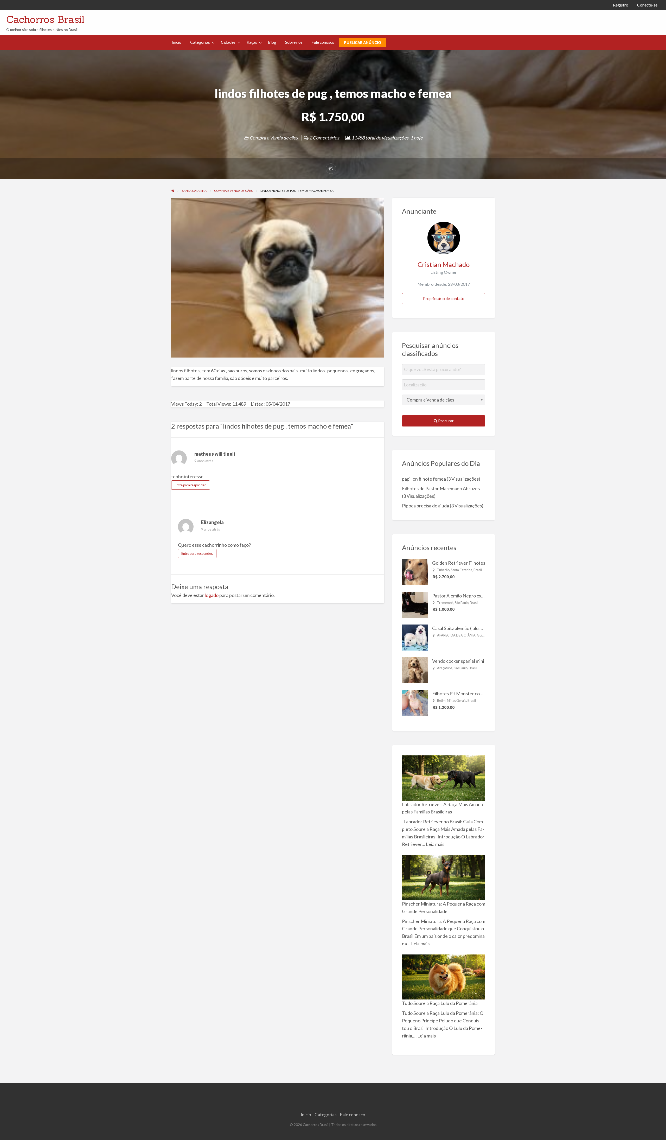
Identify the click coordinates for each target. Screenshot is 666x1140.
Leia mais (435, 844)
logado (212, 595)
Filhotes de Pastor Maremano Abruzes (441, 488)
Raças (252, 42)
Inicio (176, 42)
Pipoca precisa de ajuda (425, 505)
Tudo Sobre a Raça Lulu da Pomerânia (440, 1003)
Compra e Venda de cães (273, 138)
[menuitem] (621, 5)
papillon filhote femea (424, 479)
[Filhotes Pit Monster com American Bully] (415, 702)
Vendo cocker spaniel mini (458, 661)
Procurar (445, 420)
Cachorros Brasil (45, 19)
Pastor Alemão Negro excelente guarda (472, 595)
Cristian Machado (444, 264)
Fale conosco (322, 42)
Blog (272, 42)
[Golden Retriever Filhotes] (415, 572)
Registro (620, 5)
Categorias (200, 42)
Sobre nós (294, 42)
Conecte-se (647, 5)
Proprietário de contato (443, 298)
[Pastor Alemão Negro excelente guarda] (415, 604)
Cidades (228, 42)
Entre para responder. (190, 485)
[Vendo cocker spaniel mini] (415, 669)
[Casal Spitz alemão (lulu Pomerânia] (415, 637)
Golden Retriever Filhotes (458, 563)
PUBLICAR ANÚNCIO (362, 42)
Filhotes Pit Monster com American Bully (473, 693)
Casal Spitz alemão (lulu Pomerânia (466, 628)
